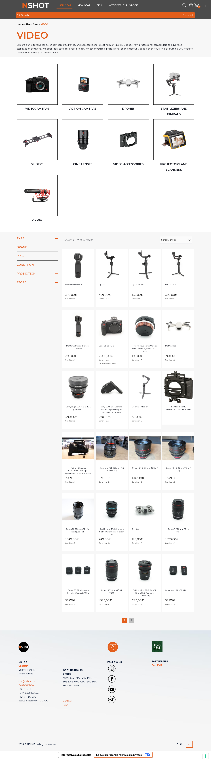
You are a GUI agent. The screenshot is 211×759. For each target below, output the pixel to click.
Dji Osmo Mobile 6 (140, 407)
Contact (67, 701)
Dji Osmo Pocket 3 (73, 285)
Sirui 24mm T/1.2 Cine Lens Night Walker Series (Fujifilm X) (111, 532)
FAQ (65, 704)
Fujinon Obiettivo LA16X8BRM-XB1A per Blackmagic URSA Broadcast (78, 471)
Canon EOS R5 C (106, 346)
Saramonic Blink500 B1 (175, 590)
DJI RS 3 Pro (170, 285)
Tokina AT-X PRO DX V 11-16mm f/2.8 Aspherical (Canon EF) (144, 593)
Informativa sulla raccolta (76, 754)
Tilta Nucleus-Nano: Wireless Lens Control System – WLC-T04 (145, 348)
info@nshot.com (27, 681)
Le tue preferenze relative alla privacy (119, 754)
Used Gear (32, 24)
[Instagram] (181, 744)
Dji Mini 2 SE (170, 346)
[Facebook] (177, 744)
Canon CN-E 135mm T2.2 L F (145, 468)
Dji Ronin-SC (138, 285)
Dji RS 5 (102, 285)
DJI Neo (135, 529)
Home (20, 24)
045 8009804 (26, 685)
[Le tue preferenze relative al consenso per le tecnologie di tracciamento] (206, 756)
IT (205, 5)
